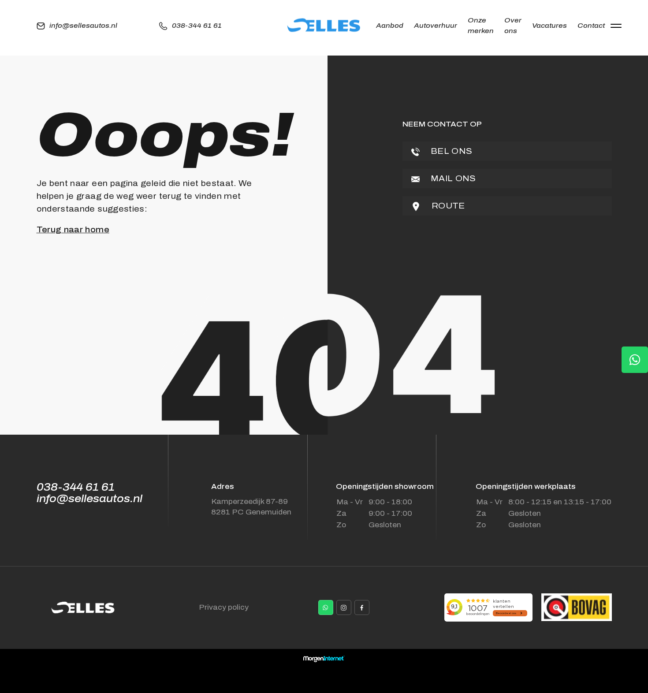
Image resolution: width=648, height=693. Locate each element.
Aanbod (389, 25)
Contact (591, 25)
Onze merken (481, 25)
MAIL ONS (452, 178)
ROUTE (447, 205)
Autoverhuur (435, 25)
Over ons (512, 25)
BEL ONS (450, 151)
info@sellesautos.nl (83, 25)
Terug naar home (73, 229)
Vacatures (549, 25)
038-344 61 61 (197, 25)
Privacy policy (224, 607)
